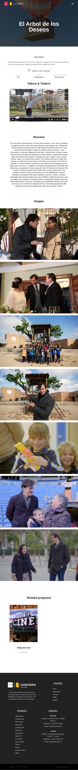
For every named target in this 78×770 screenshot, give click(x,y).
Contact (55, 700)
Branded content (20, 750)
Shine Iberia (56, 691)
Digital (17, 753)
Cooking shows (19, 719)
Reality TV (18, 736)
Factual (17, 744)
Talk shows (18, 730)
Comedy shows (20, 727)
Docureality (18, 739)
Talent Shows (39, 57)
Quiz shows (18, 724)
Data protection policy (62, 767)
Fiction (17, 747)
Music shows (19, 722)
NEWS (55, 697)
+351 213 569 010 (57, 739)
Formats (55, 694)
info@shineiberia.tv (55, 726)
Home (54, 689)
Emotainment (19, 733)
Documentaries (19, 741)
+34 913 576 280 (57, 723)
